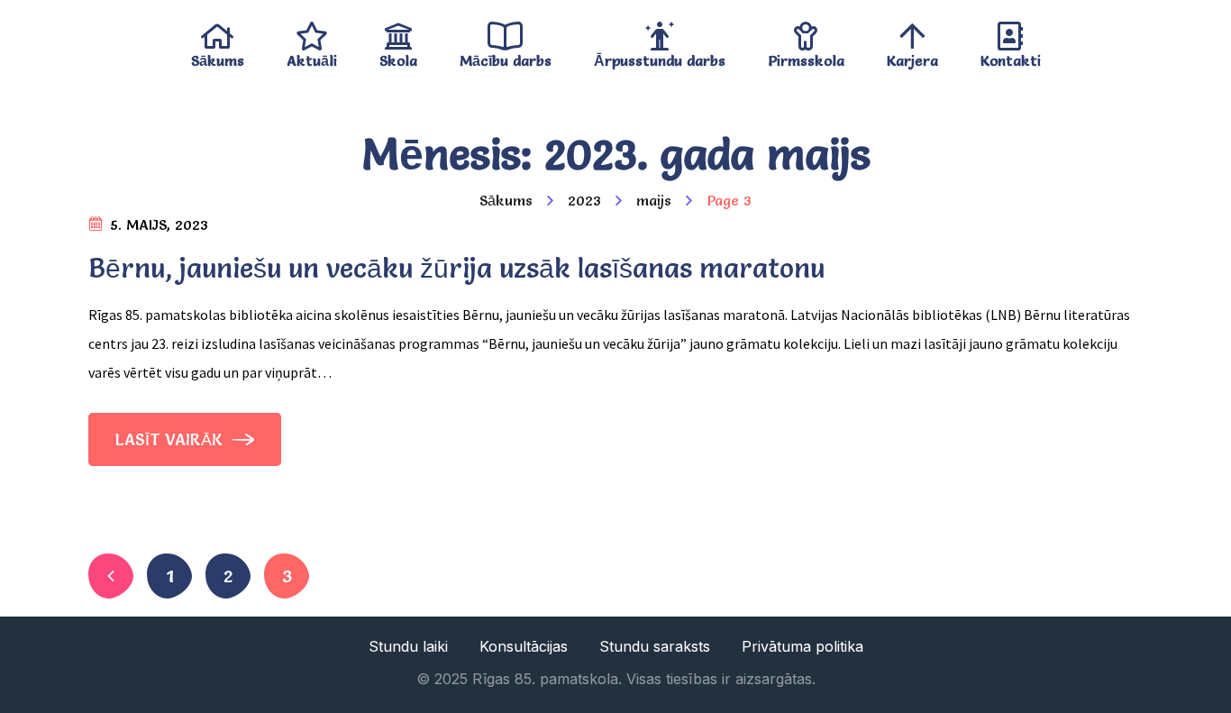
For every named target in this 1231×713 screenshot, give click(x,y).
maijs (653, 200)
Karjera (912, 56)
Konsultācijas (523, 646)
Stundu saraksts (654, 646)
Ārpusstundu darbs (659, 56)
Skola (398, 56)
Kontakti (1010, 56)
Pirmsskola (806, 56)
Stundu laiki (408, 646)
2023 (584, 200)
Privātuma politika (802, 646)
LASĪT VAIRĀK (171, 439)
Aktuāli (312, 56)
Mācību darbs (506, 56)
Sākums (217, 56)
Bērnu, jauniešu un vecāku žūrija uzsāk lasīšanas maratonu (456, 268)
